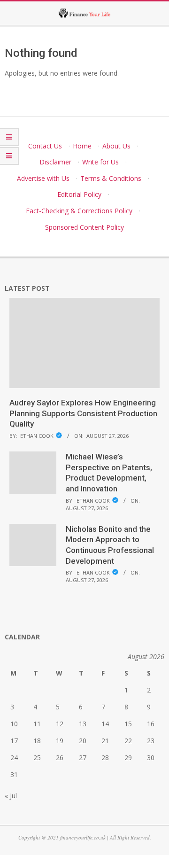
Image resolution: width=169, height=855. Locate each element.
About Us (116, 145)
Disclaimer (55, 161)
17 (14, 740)
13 (82, 723)
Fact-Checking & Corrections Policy (79, 210)
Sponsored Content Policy (84, 227)
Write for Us (100, 161)
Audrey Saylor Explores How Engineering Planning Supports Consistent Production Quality (83, 413)
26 (59, 757)
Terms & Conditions (110, 178)
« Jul (11, 795)
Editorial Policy (79, 194)
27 (82, 757)
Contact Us (45, 145)
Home (82, 145)
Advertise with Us (43, 178)
